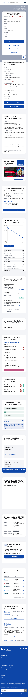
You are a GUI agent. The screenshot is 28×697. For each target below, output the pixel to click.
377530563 (10, 303)
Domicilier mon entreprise (20, 163)
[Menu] (25, 2)
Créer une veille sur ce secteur (14, 560)
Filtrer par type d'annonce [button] (10, 443)
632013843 (10, 287)
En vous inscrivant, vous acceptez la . (14, 693)
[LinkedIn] (20, 650)
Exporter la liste (14, 556)
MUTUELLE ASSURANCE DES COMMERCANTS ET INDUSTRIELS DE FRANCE (13, 633)
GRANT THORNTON (9, 38)
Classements (4, 660)
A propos (3, 675)
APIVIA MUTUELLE (8, 630)
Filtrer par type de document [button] (11, 342)
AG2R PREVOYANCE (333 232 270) (7, 613)
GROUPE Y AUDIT (8, 300)
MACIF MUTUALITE (18, 630)
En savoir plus (14, 618)
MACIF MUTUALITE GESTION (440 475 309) (7, 623)
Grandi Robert (7, 311)
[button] (14, 102)
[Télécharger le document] (23, 348)
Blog (2, 662)
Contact (3, 679)
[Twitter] (26, 650)
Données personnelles (6, 667)
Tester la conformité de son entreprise (10, 420)
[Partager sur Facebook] (23, 650)
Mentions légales (5, 669)
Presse (2, 658)
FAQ (2, 677)
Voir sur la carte (8, 201)
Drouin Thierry (7, 292)
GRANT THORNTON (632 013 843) (10, 641)
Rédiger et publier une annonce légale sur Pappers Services (15, 470)
